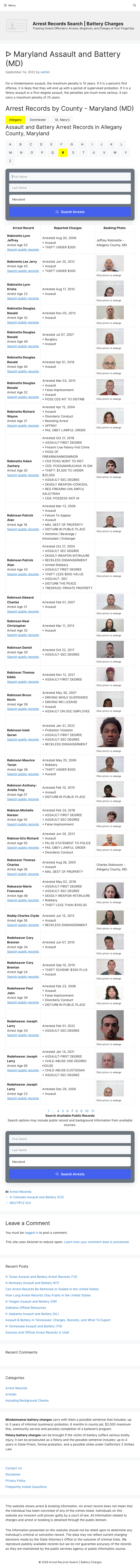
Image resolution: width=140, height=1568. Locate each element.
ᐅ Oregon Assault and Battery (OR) (31, 1301)
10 (87, 1111)
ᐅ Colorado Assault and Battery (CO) (37, 1197)
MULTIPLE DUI (20, 1203)
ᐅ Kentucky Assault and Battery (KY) (32, 1283)
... (53, 1111)
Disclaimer (13, 1474)
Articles (11, 1394)
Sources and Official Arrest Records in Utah (37, 1332)
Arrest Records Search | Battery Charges (78, 23)
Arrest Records (21, 1192)
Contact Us (13, 1468)
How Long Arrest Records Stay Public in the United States (48, 1295)
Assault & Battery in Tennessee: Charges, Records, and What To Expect (57, 1320)
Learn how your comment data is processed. (97, 1242)
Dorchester (38, 120)
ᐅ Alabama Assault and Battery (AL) (32, 1314)
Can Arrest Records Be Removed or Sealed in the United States (52, 1289)
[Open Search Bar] (134, 5)
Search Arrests (73, 212)
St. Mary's (62, 120)
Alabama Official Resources (25, 1307)
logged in (31, 1232)
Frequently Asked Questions (26, 1487)
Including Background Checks (27, 1400)
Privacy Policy (15, 1480)
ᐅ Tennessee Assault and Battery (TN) (33, 1326)
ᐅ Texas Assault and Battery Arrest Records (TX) (41, 1277)
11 (92, 1111)
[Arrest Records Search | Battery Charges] (18, 25)
